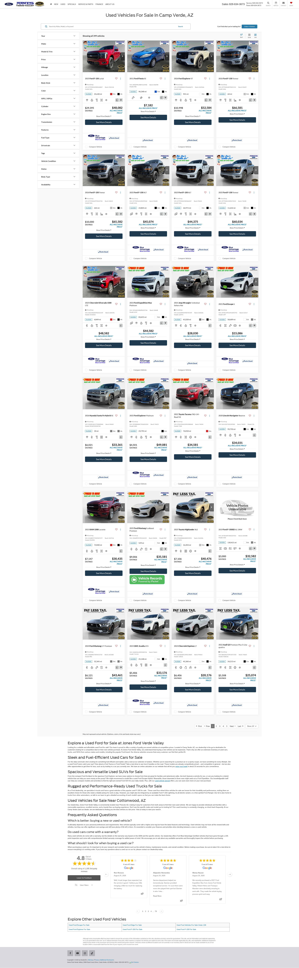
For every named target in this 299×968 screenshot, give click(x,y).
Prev (207, 726)
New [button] (56, 4)
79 (156, 911)
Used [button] (63, 4)
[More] (103, 116)
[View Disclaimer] (106, 100)
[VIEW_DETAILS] (237, 507)
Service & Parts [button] (85, 4)
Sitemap (90, 960)
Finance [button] (99, 4)
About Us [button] (109, 4)
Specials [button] (72, 4)
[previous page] (106, 874)
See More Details (104, 122)
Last (240, 726)
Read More (157, 896)
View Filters (84, 885)
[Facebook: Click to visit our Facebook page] (70, 953)
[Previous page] (137, 911)
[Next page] (161, 911)
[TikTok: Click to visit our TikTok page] (92, 953)
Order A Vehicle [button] (249, 26)
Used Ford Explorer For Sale (79, 929)
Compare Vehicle (95, 147)
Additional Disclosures (107, 960)
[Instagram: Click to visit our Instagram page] (85, 953)
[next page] (230, 874)
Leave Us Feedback (84, 878)
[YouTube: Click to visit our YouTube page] (78, 953)
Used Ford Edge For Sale (132, 925)
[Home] (51, 4)
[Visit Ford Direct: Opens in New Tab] (134, 962)
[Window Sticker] (121, 100)
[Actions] (120, 79)
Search (180, 26)
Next (232, 726)
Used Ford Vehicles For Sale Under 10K (191, 925)
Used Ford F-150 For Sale (186, 929)
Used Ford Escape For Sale (79, 925)
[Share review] (142, 894)
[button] (122, 56)
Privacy (96, 960)
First (199, 726)
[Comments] (117, 100)
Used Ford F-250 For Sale (132, 929)
